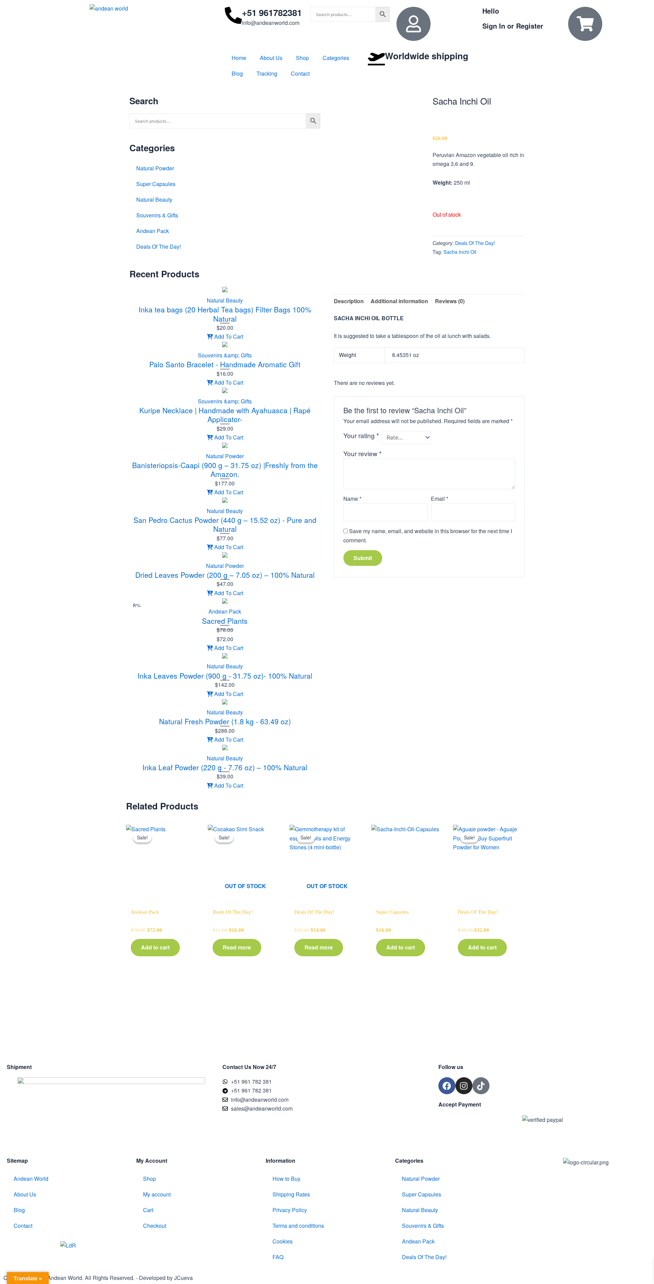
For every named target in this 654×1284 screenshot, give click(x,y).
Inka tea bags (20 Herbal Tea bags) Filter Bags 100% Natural (225, 313)
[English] (515, 53)
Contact (300, 73)
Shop (302, 58)
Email (439, 498)
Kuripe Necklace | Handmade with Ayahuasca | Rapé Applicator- (225, 414)
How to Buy (286, 1178)
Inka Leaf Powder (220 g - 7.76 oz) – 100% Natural (224, 767)
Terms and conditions (298, 1225)
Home (239, 58)
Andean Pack (152, 231)
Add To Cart (228, 336)
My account (157, 1194)
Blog (237, 73)
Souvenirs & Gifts (157, 215)
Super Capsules (155, 184)
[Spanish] (542, 53)
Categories (336, 58)
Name (352, 498)
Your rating (361, 435)
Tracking (266, 73)
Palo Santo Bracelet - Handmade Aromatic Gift (224, 364)
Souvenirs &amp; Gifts (225, 355)
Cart (148, 1210)
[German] (524, 53)
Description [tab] (349, 301)
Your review (362, 453)
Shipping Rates (291, 1194)
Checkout (154, 1225)
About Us (271, 58)
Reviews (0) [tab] (450, 301)
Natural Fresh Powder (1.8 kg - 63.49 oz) (225, 721)
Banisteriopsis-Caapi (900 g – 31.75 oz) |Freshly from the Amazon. (225, 469)
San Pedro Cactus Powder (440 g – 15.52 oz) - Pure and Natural (225, 524)
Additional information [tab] (399, 301)
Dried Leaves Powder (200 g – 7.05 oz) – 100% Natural (225, 575)
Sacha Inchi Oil (459, 251)
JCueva (183, 1278)
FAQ (277, 1257)
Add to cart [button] (155, 947)
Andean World (31, 1178)
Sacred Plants (225, 621)
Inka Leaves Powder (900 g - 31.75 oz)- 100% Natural (225, 675)
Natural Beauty (154, 199)
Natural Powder (155, 168)
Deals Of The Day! (158, 246)
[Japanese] (533, 53)
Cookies (282, 1241)
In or (512, 26)
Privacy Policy (289, 1210)
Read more (237, 947)
